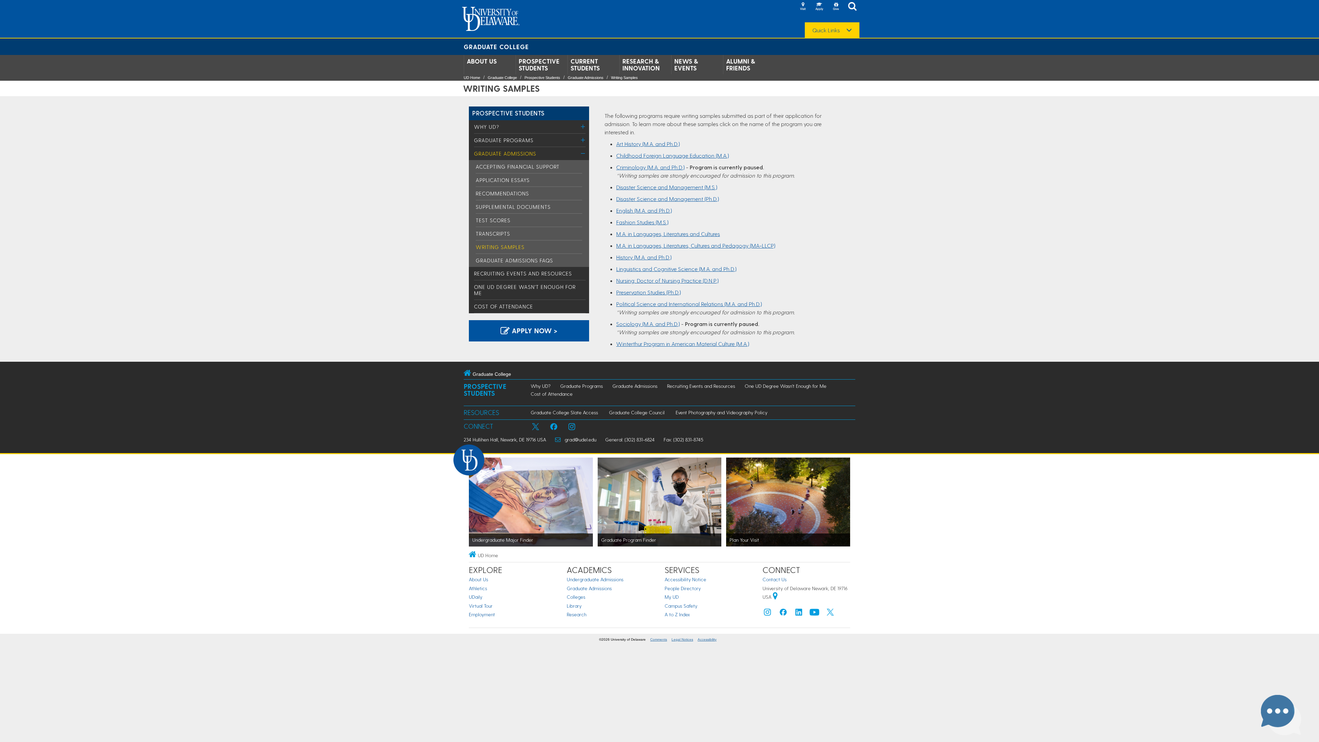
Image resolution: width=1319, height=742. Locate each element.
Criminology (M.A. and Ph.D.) (650, 167)
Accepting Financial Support (518, 167)
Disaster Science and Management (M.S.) (666, 187)
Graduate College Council (637, 412)
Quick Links (826, 30)
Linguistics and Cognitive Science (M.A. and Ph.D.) (676, 269)
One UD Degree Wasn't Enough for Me (785, 386)
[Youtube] (814, 614)
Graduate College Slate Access (564, 412)
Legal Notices (682, 639)
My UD (672, 597)
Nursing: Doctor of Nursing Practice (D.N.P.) (667, 280)
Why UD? (486, 127)
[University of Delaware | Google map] (775, 597)
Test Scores (493, 220)
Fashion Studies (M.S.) (642, 222)
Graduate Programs (503, 140)
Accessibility (707, 639)
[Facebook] (783, 614)
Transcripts (493, 234)
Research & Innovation (641, 64)
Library (574, 606)
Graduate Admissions (586, 78)
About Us (482, 61)
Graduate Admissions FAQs (514, 260)
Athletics (478, 588)
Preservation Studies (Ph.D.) (648, 292)
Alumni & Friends (740, 64)
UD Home (472, 78)
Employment (482, 614)
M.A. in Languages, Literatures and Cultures (668, 234)
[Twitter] (830, 614)
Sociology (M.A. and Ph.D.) (648, 324)
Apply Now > (533, 330)
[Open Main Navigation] (854, 7)
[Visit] (803, 7)
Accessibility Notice (685, 579)
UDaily (475, 597)
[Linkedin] (799, 614)
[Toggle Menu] (583, 126)
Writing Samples (624, 78)
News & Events (686, 64)
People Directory (683, 588)
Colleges (576, 597)
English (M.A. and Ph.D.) (644, 210)
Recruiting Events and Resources (523, 273)
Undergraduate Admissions (595, 579)
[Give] (836, 7)
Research (576, 614)
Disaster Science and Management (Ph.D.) (667, 198)
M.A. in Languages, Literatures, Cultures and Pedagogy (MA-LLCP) (695, 245)
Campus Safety (681, 606)
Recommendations (502, 193)
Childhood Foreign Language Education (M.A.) (672, 155)
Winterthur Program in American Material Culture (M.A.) (682, 343)
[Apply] (819, 7)
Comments (658, 639)
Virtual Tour (481, 606)
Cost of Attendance (503, 306)
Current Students (585, 64)
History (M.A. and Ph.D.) (644, 257)
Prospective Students (539, 64)
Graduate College (496, 46)
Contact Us (775, 579)
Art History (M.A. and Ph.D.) (648, 143)
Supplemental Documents (513, 207)
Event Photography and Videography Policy (721, 412)
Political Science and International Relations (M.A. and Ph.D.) (689, 304)
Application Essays (503, 180)
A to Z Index (677, 614)
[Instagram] (767, 614)
